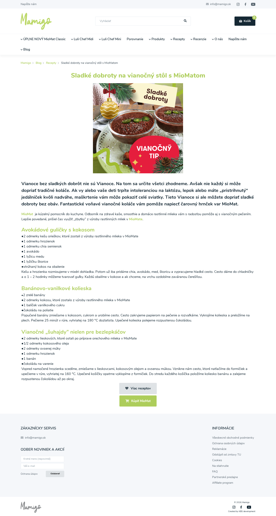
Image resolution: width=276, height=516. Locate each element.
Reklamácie (219, 449)
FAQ (215, 471)
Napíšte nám (29, 4)
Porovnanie (135, 39)
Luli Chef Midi (83, 39)
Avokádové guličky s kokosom (57, 229)
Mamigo (26, 63)
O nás (218, 39)
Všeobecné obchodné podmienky (233, 438)
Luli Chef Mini (111, 39)
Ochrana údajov (29, 474)
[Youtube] (253, 4)
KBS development (247, 511)
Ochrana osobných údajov (228, 443)
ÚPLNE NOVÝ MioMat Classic (44, 39)
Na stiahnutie (220, 466)
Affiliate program (222, 483)
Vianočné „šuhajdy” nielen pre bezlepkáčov (73, 332)
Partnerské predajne (225, 477)
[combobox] (143, 21)
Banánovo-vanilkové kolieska (56, 288)
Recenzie (199, 39)
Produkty (158, 39)
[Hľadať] (185, 21)
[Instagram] (238, 4)
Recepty (178, 39)
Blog (26, 49)
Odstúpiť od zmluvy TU (226, 454)
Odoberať (55, 473)
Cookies (217, 460)
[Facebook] (245, 4)
